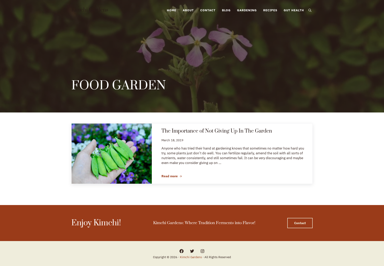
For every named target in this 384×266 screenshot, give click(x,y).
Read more (171, 176)
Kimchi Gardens (89, 10)
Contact (300, 223)
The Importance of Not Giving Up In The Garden (216, 131)
